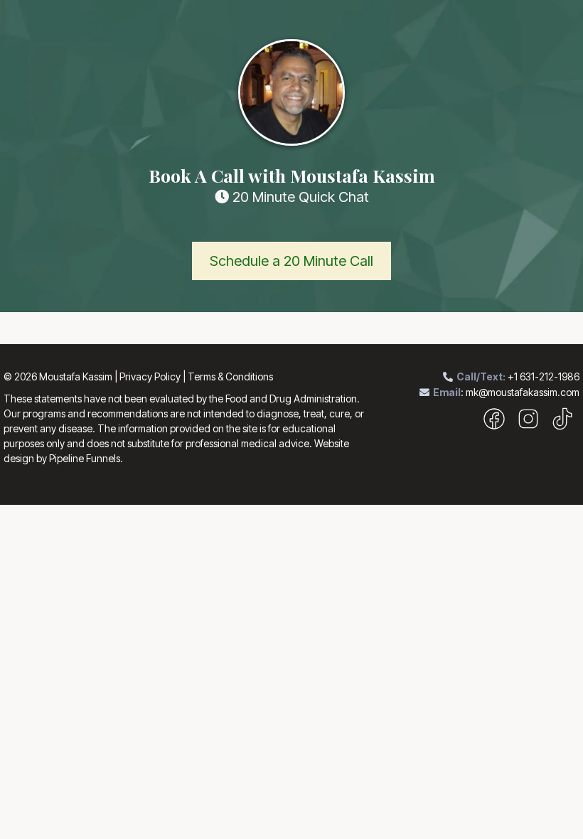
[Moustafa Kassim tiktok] (562, 424)
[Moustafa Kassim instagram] (528, 424)
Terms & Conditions (230, 376)
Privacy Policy (150, 376)
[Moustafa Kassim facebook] (494, 424)
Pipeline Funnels (84, 458)
